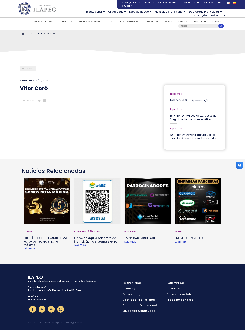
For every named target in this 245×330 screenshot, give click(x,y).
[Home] (37, 8)
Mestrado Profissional (169, 11)
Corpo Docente (35, 33)
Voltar (29, 68)
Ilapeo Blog (200, 21)
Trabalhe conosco (180, 299)
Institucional (94, 11)
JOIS (111, 21)
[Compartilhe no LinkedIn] (50, 100)
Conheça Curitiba (131, 2)
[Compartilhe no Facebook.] (44, 100)
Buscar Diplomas (129, 21)
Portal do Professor (168, 2)
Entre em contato (179, 294)
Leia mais (29, 248)
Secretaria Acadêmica (91, 21)
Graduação (116, 11)
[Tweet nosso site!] (39, 100)
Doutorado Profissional (204, 11)
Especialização (139, 11)
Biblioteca (67, 21)
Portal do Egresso (213, 2)
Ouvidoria (127, 6)
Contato (217, 21)
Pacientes (149, 2)
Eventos (182, 21)
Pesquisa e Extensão (44, 21)
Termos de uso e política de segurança (60, 322)
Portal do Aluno (191, 2)
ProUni (168, 21)
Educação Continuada (208, 15)
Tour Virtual (151, 21)
